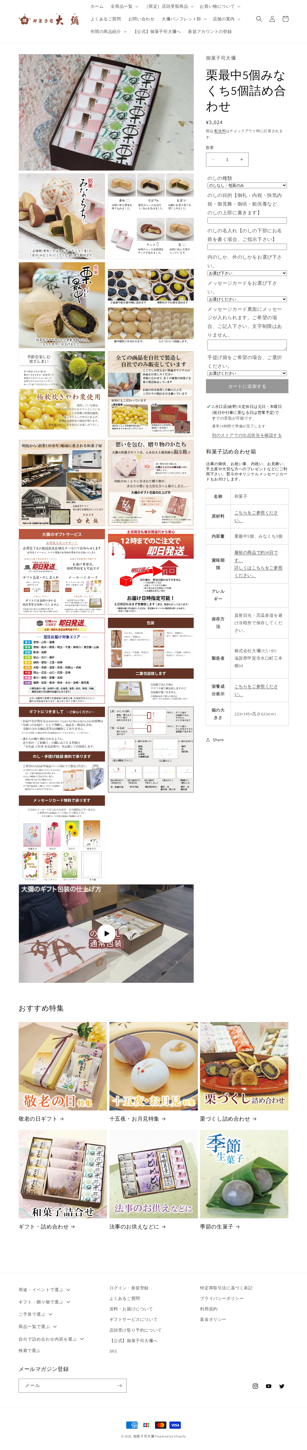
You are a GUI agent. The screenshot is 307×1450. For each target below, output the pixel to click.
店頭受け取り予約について (135, 1330)
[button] (124, 6)
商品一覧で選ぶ (34, 1326)
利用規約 (208, 1309)
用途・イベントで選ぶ (41, 1289)
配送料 (220, 131)
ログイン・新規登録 (129, 1288)
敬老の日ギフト (38, 1118)
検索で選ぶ (29, 1350)
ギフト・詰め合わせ (44, 1226)
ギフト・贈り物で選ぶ (41, 1302)
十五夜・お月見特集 (134, 1118)
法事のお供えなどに (134, 1226)
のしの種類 (219, 178)
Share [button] (218, 739)
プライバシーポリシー (222, 1298)
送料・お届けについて (131, 1309)
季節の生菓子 (217, 1226)
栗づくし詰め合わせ (225, 1118)
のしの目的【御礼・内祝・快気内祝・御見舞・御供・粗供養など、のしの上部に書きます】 (244, 204)
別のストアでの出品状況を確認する (247, 435)
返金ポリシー (213, 1319)
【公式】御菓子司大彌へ (133, 1340)
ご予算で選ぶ (32, 1314)
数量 (210, 147)
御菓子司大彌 (143, 1436)
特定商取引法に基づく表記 (226, 1288)
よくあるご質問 (124, 1298)
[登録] (119, 1386)
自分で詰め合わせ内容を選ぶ (48, 1339)
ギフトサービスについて (133, 1319)
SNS (113, 1351)
